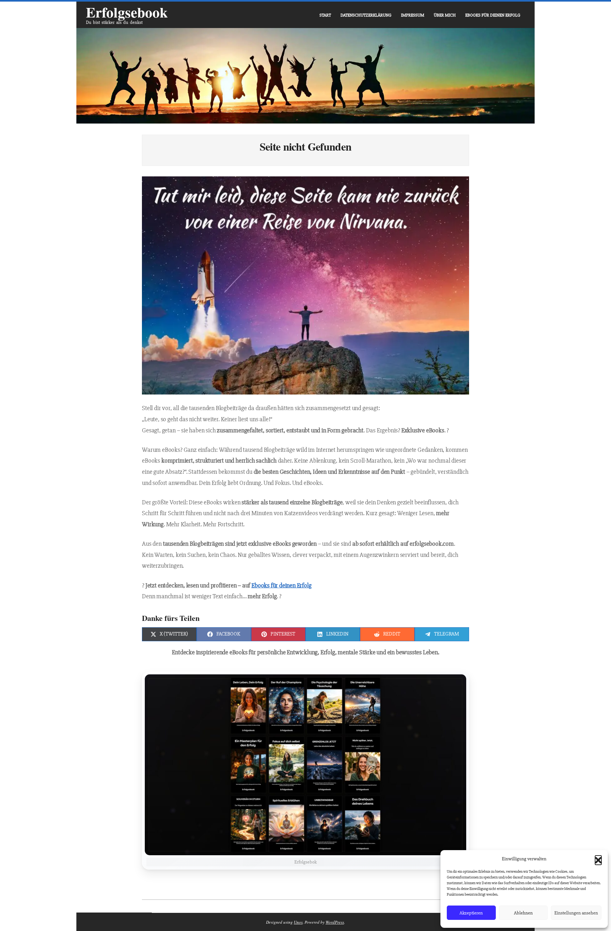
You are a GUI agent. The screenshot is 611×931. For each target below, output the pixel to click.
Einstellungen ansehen (576, 913)
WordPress (335, 922)
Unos (298, 922)
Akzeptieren (471, 913)
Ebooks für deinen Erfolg (281, 585)
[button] (598, 859)
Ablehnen (523, 913)
